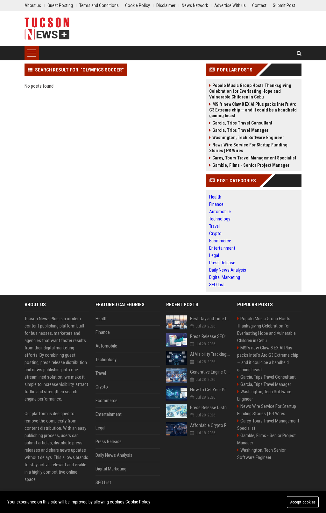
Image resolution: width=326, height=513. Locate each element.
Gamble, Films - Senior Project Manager (250, 165)
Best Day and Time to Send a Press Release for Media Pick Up (210, 318)
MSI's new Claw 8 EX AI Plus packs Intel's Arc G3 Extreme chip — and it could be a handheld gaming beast (253, 110)
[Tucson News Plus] (47, 28)
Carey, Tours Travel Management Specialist (254, 157)
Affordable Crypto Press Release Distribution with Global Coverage (210, 425)
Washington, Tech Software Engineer (248, 137)
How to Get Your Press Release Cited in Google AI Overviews (210, 390)
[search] (299, 53)
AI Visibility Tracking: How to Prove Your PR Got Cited (210, 354)
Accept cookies (302, 502)
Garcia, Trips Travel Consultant (242, 122)
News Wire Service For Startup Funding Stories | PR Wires (248, 147)
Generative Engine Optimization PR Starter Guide (210, 372)
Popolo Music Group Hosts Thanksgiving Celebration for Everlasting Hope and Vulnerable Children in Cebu (250, 91)
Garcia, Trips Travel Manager (240, 130)
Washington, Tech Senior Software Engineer (261, 453)
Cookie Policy (137, 501)
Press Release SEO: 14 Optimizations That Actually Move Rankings (210, 336)
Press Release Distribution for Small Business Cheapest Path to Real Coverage (210, 407)
